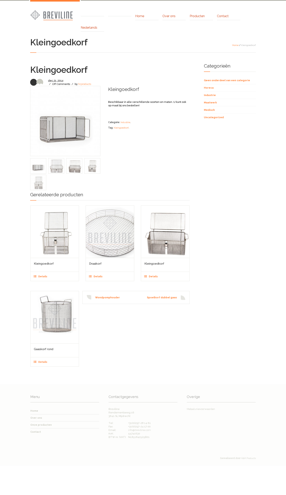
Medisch (209, 109)
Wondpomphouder (107, 297)
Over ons (36, 417)
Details (42, 276)
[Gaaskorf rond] (55, 317)
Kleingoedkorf (121, 127)
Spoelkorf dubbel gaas (162, 297)
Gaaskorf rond (43, 349)
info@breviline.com (139, 430)
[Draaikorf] (110, 232)
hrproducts (84, 84)
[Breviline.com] (51, 15)
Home (235, 45)
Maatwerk (210, 102)
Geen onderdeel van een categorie (227, 80)
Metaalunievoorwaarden (201, 409)
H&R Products (248, 458)
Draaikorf (95, 263)
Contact (35, 431)
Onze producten (41, 424)
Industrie (125, 122)
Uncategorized (214, 117)
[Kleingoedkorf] (55, 232)
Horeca (209, 87)
